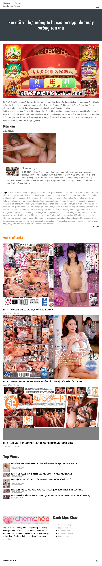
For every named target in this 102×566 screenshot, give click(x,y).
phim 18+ (81, 212)
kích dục (37, 209)
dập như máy (68, 201)
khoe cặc (13, 209)
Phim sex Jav (36, 215)
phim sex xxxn (24, 218)
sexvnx (74, 221)
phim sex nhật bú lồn (86, 215)
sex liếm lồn (81, 218)
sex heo (73, 218)
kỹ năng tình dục (47, 209)
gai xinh (11, 207)
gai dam (76, 204)
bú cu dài (76, 192)
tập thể (90, 221)
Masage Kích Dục (64, 528)
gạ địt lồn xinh (66, 204)
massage (39, 212)
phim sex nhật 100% (69, 215)
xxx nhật (50, 224)
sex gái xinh (58, 218)
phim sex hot (25, 215)
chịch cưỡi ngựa (17, 198)
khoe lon (30, 209)
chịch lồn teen (53, 198)
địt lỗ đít (10, 204)
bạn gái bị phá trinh (35, 192)
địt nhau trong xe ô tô (23, 204)
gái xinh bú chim (47, 207)
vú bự (9, 224)
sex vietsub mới (52, 221)
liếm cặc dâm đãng (62, 209)
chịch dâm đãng (30, 198)
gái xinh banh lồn (21, 207)
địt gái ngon (87, 201)
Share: (96, 226)
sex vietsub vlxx (65, 221)
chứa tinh (84, 198)
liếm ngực (89, 209)
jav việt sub (90, 207)
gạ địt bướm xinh (54, 204)
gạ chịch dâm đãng (39, 204)
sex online (41, 221)
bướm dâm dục (45, 195)
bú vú (37, 195)
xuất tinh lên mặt (23, 224)
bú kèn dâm (84, 192)
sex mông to (31, 221)
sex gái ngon (48, 218)
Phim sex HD (14, 215)
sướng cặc (82, 221)
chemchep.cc (8, 539)
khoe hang (22, 209)
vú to (14, 224)
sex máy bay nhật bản (17, 221)
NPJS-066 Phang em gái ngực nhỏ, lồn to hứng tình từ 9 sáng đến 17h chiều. (38, 443)
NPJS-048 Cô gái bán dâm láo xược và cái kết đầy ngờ (28, 310)
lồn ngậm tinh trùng (20, 212)
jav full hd (64, 207)
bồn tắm (59, 192)
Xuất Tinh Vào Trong (38, 224)
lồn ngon (31, 212)
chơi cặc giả (63, 198)
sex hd (66, 218)
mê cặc (46, 212)
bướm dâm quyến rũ (59, 195)
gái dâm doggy (85, 204)
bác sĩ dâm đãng (20, 192)
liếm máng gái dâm (77, 209)
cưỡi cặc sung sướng (43, 201)
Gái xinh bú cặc (34, 207)
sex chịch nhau (37, 218)
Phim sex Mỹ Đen (64, 536)
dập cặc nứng (57, 201)
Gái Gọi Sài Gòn (64, 525)
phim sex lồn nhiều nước (51, 215)
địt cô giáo (78, 201)
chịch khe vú (42, 198)
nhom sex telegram (69, 212)
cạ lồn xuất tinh (86, 195)
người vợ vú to (55, 212)
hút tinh (57, 207)
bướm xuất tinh (74, 195)
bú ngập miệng (22, 195)
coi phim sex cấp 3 (27, 201)
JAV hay (72, 207)
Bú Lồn (13, 195)
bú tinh (31, 195)
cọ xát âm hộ (14, 201)
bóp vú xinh (67, 192)
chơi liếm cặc (74, 198)
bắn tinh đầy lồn (49, 192)
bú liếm (92, 192)
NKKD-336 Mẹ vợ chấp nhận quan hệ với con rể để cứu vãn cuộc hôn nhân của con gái (42, 381)
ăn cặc (10, 192)
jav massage (81, 207)
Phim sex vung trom (10, 218)
